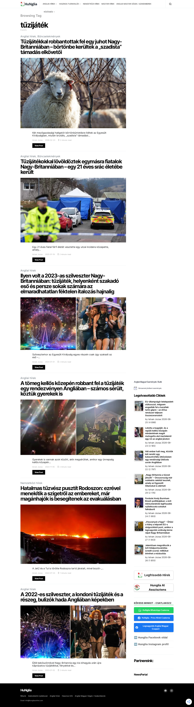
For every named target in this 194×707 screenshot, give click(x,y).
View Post (39, 145)
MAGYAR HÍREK (107, 4)
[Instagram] (172, 691)
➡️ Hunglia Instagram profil (151, 644)
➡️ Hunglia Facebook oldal (151, 637)
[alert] (154, 388)
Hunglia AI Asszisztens (157, 587)
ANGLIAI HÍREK (49, 4)
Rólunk (23, 696)
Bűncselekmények (48, 36)
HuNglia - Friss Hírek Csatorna (156, 618)
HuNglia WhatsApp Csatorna (156, 610)
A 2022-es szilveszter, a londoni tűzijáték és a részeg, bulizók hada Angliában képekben (71, 597)
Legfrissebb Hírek (157, 575)
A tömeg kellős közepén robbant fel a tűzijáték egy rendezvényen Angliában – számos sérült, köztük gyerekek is (72, 388)
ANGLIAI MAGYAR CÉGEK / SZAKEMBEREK (133, 4)
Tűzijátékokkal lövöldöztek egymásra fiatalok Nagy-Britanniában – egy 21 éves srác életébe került (71, 166)
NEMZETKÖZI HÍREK (91, 4)
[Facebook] (165, 691)
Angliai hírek (28, 36)
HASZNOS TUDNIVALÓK (69, 4)
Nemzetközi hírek (31, 483)
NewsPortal (140, 674)
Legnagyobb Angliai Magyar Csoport (156, 627)
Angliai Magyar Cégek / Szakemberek (90, 696)
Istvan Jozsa (37, 140)
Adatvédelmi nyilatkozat (38, 696)
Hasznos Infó (67, 696)
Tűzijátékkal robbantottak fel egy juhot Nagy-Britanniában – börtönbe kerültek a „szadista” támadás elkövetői (71, 46)
